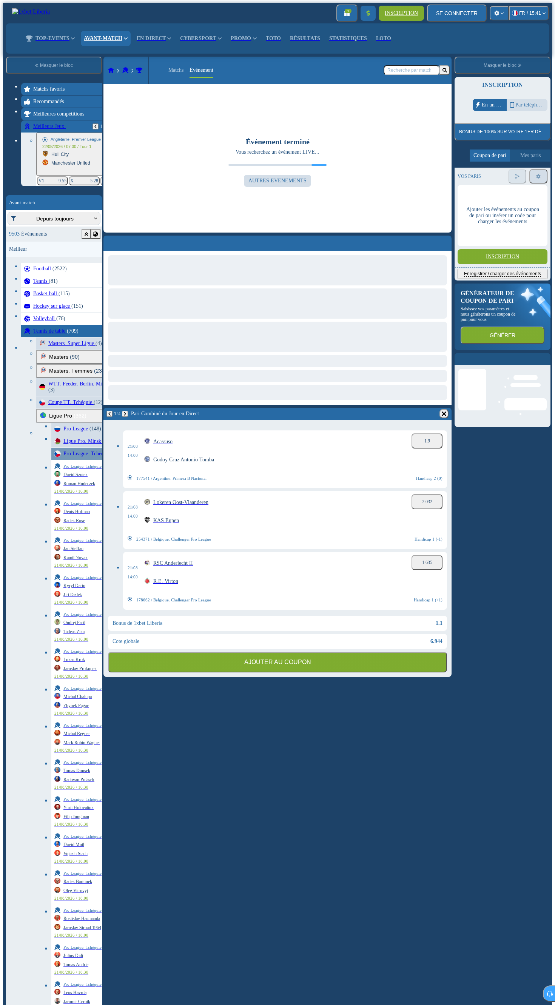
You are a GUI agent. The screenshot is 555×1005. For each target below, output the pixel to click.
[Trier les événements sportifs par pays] (95, 234)
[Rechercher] (444, 70)
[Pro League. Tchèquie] (139, 70)
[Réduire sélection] (86, 234)
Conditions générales (497, 193)
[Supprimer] (444, 413)
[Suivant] (125, 414)
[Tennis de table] (125, 70)
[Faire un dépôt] (368, 13)
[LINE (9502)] (111, 70)
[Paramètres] (499, 13)
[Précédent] (95, 126)
